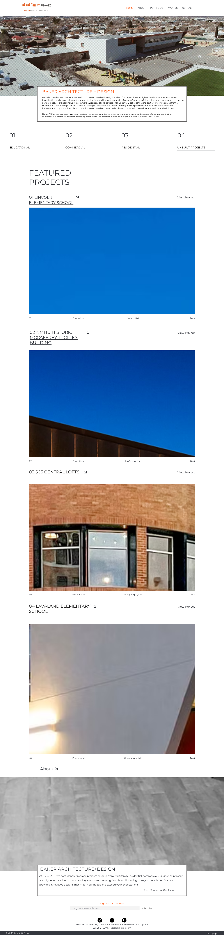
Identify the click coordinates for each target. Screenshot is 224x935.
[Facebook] (112, 920)
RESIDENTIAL (79, 594)
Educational (78, 758)
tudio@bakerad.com (120, 927)
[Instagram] (100, 920)
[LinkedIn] (124, 920)
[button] (141, 8)
